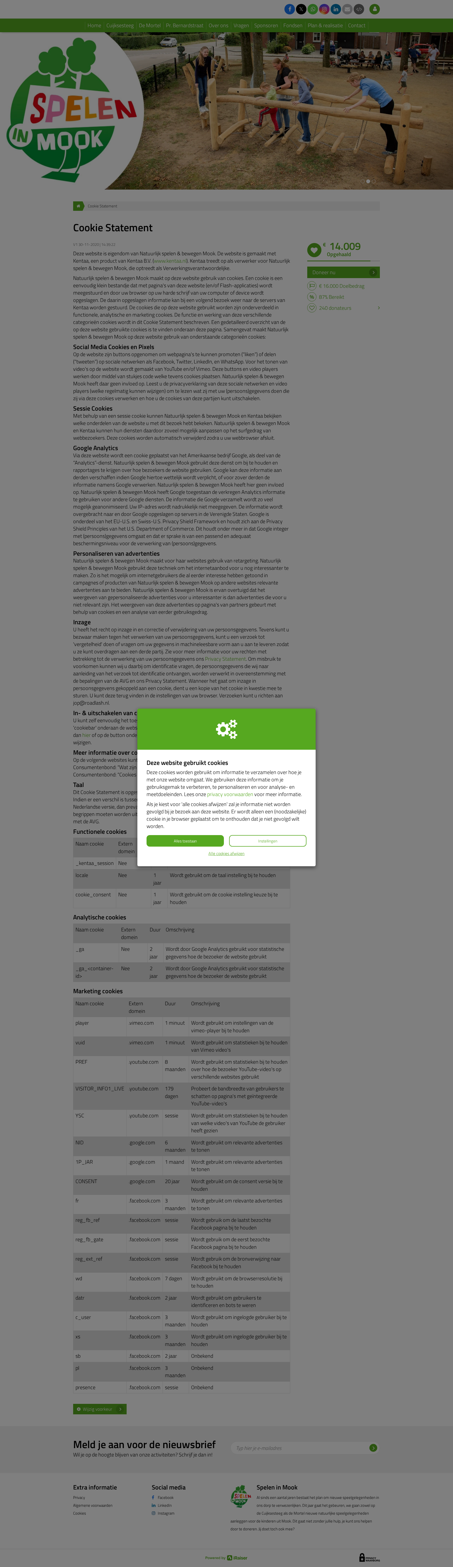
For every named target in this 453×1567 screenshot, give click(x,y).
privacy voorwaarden (230, 794)
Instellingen (267, 841)
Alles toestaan (185, 841)
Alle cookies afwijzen (226, 854)
